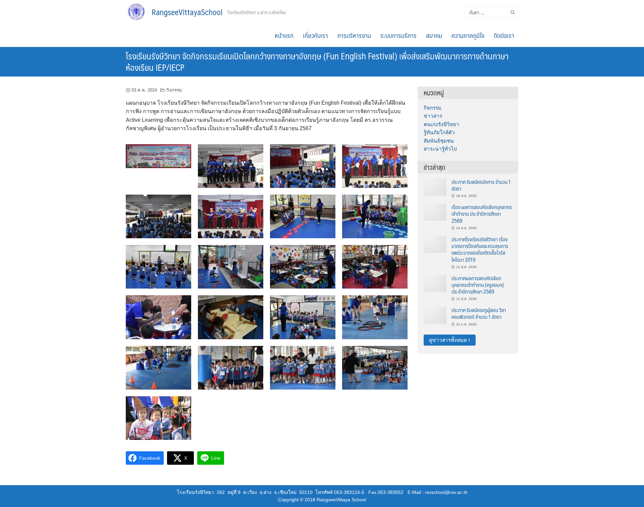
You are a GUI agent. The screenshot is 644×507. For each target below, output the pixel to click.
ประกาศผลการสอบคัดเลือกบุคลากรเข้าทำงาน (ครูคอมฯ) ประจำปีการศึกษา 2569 (477, 284)
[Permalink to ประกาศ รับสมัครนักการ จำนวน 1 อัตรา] (435, 186)
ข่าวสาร (433, 116)
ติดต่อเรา (504, 35)
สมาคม (434, 35)
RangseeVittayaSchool (187, 11)
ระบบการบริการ (398, 35)
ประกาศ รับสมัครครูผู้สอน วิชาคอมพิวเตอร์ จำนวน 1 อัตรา (478, 313)
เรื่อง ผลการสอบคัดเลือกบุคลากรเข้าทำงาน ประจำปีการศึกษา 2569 (481, 213)
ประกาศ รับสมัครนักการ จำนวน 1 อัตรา (481, 185)
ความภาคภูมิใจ (467, 35)
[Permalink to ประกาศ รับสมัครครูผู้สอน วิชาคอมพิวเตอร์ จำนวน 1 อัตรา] (435, 315)
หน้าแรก (284, 35)
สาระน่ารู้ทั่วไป (440, 149)
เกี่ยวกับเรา (315, 35)
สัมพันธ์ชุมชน (439, 141)
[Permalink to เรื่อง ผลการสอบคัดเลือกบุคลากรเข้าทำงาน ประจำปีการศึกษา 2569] (435, 212)
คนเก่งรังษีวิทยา (441, 124)
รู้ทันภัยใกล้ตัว (439, 132)
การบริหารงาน (354, 35)
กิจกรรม (174, 90)
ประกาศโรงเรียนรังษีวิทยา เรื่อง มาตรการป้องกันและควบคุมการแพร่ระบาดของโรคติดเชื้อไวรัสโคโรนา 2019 (479, 249)
